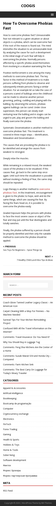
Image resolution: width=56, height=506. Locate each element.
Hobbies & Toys (11, 444)
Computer (8, 408)
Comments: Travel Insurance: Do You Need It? (26, 337)
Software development (14, 460)
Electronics (8, 418)
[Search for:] (28, 285)
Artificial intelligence (13, 393)
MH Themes (46, 503)
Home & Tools (10, 449)
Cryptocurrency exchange (16, 413)
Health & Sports (11, 439)
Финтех (7, 465)
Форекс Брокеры (12, 470)
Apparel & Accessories (14, 388)
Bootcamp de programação (17, 403)
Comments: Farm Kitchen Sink (18, 364)
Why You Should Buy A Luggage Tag (21, 342)
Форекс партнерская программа (20, 475)
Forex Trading (10, 429)
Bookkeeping (9, 398)
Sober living (9, 455)
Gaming (7, 434)
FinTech (7, 424)
